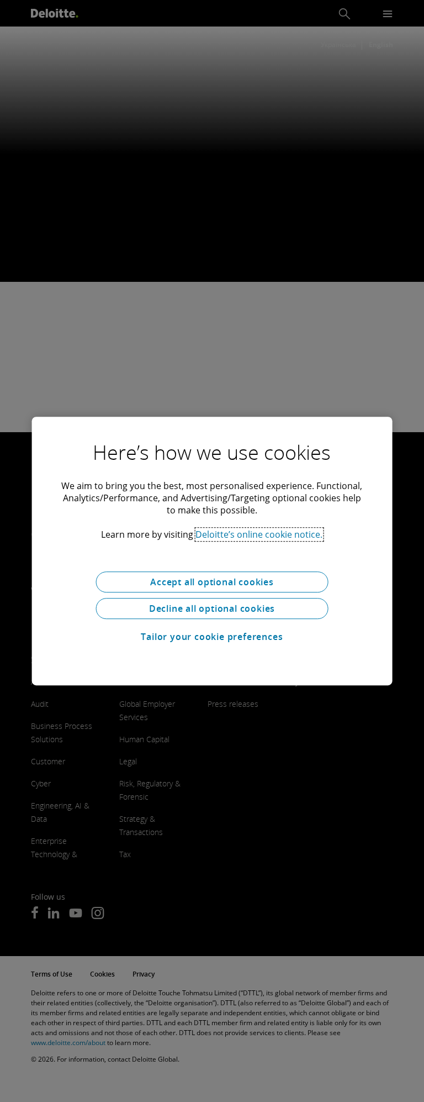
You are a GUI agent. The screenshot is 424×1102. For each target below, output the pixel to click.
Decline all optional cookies (212, 608)
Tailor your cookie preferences (212, 637)
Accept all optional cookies (212, 582)
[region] (212, 551)
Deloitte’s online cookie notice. (258, 534)
